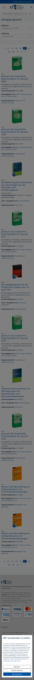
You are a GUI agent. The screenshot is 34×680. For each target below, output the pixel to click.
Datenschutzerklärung (13, 661)
